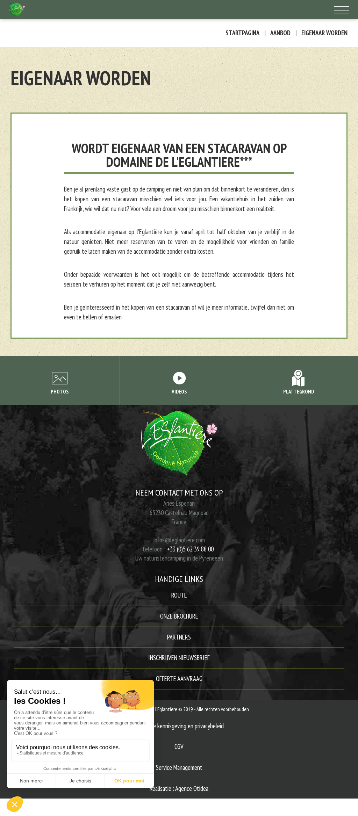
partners (179, 637)
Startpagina (242, 33)
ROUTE (179, 595)
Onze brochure (179, 616)
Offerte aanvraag (179, 678)
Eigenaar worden (324, 33)
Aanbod (280, 33)
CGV (179, 746)
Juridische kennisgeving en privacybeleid (179, 726)
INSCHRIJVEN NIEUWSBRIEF (179, 657)
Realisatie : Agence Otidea (179, 788)
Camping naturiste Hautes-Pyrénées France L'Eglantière (135, 9)
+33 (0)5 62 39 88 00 (190, 549)
